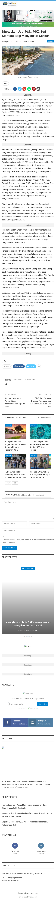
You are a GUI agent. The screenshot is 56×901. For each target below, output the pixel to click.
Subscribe (43, 704)
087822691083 (13, 880)
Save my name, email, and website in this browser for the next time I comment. (28, 541)
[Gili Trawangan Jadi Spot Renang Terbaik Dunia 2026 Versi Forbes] (40, 431)
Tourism (50, 41)
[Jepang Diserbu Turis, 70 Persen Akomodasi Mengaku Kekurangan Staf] (28, 599)
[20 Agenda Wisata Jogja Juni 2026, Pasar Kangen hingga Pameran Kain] (15, 431)
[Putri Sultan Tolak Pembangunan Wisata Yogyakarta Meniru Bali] (15, 461)
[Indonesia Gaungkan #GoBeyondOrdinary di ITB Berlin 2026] (40, 461)
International (28, 569)
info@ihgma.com (15, 877)
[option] (28, 599)
